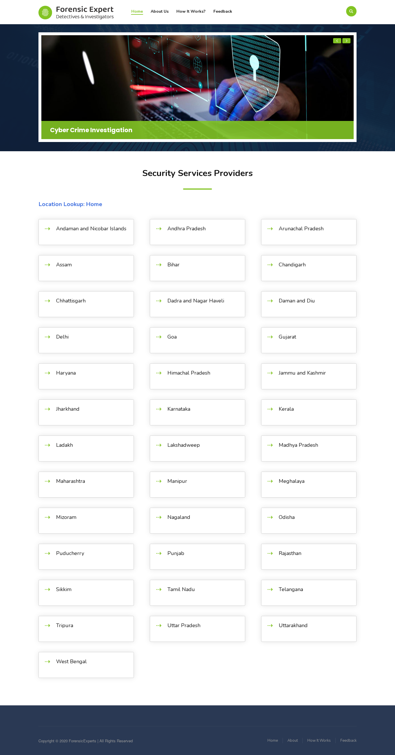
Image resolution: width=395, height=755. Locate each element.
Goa (172, 336)
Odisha (287, 517)
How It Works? (191, 11)
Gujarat (287, 336)
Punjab (175, 553)
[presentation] (337, 40)
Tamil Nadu (181, 589)
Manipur (177, 481)
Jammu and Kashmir (302, 372)
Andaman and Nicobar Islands (91, 228)
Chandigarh (292, 264)
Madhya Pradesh (298, 445)
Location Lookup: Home (70, 204)
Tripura (64, 625)
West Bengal (71, 661)
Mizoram (66, 517)
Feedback (222, 11)
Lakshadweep (183, 445)
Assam (64, 264)
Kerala (286, 408)
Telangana (291, 589)
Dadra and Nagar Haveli (195, 300)
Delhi (62, 336)
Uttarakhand (293, 625)
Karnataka (178, 408)
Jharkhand (68, 408)
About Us (160, 11)
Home (137, 11)
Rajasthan (290, 553)
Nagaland (178, 517)
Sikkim (63, 589)
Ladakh (64, 445)
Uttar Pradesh (183, 625)
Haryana (66, 372)
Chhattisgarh (71, 300)
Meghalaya (291, 481)
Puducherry (70, 553)
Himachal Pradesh (188, 372)
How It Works (319, 740)
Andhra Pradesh (186, 228)
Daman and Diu (297, 300)
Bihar (173, 264)
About (292, 740)
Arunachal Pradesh (301, 228)
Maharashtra (70, 481)
